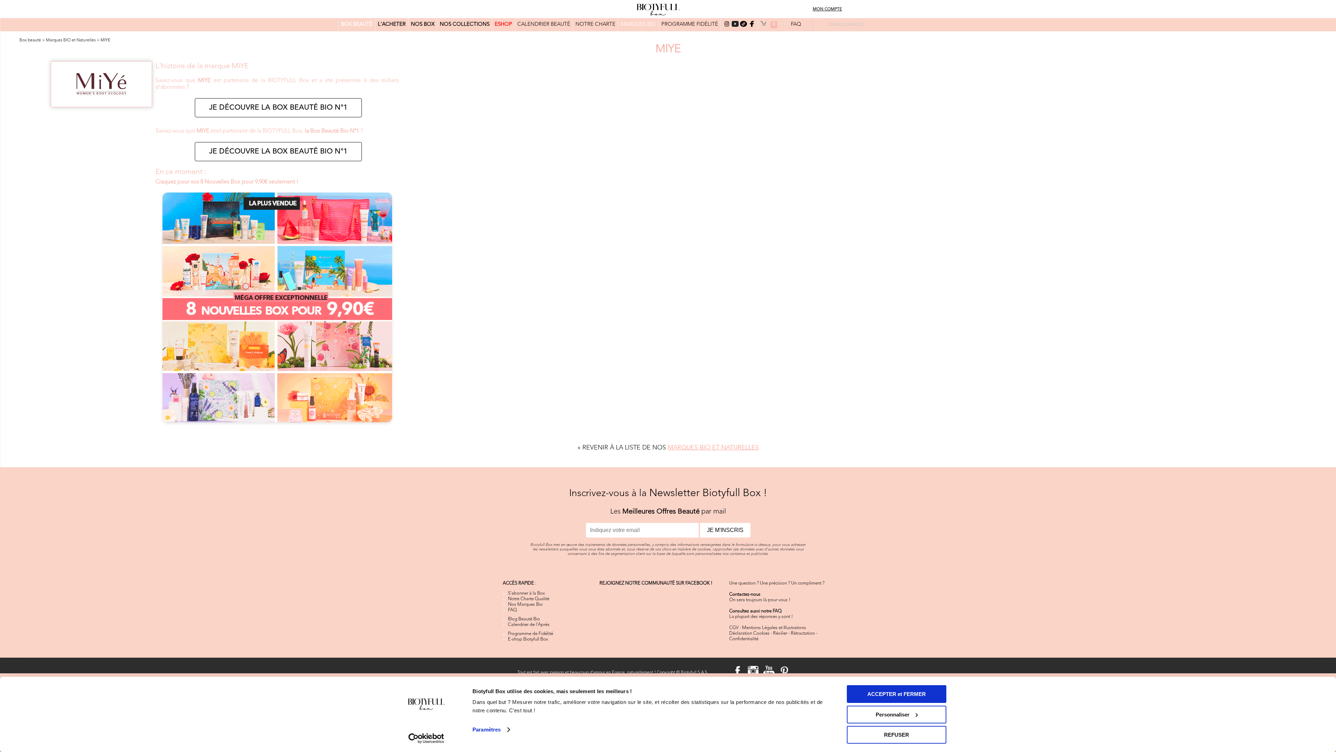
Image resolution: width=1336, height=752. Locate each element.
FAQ (796, 24)
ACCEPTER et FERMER (896, 694)
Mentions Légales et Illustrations (774, 628)
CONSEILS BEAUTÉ (845, 25)
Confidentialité (743, 639)
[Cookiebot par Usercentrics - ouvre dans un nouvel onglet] (426, 738)
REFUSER (896, 735)
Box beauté (30, 40)
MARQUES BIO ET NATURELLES (713, 448)
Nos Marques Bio (525, 604)
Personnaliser (892, 715)
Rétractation (803, 633)
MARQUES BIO (638, 24)
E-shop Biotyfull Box (528, 639)
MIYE (105, 40)
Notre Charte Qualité (528, 599)
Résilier (780, 633)
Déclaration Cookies (749, 633)
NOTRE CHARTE (595, 24)
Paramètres (486, 730)
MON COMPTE (827, 9)
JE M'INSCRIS (725, 530)
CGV (734, 628)
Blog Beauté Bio (524, 619)
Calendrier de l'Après (529, 624)
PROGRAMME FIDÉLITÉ (689, 24)
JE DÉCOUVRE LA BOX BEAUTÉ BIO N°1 (278, 107)
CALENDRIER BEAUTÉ (543, 24)
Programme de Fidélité (530, 634)
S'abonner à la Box (526, 593)
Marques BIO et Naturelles (71, 40)
